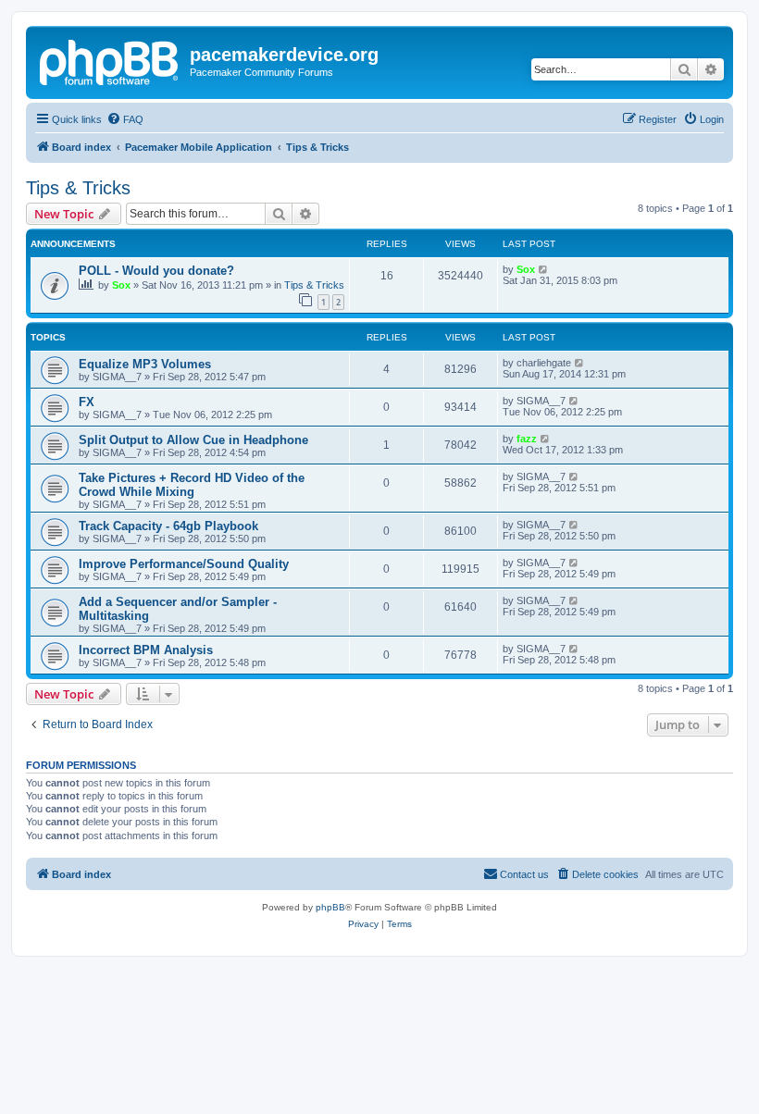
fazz (526, 438)
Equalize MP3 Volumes (145, 364)
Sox (121, 285)
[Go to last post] (544, 269)
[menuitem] (124, 119)
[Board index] (110, 60)
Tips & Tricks (78, 188)
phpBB (330, 907)
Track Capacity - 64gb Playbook (168, 526)
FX (86, 402)
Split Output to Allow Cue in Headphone (193, 440)
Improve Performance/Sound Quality (184, 564)
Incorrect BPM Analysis (146, 650)
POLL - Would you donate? (156, 271)
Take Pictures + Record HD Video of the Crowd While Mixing (192, 485)
